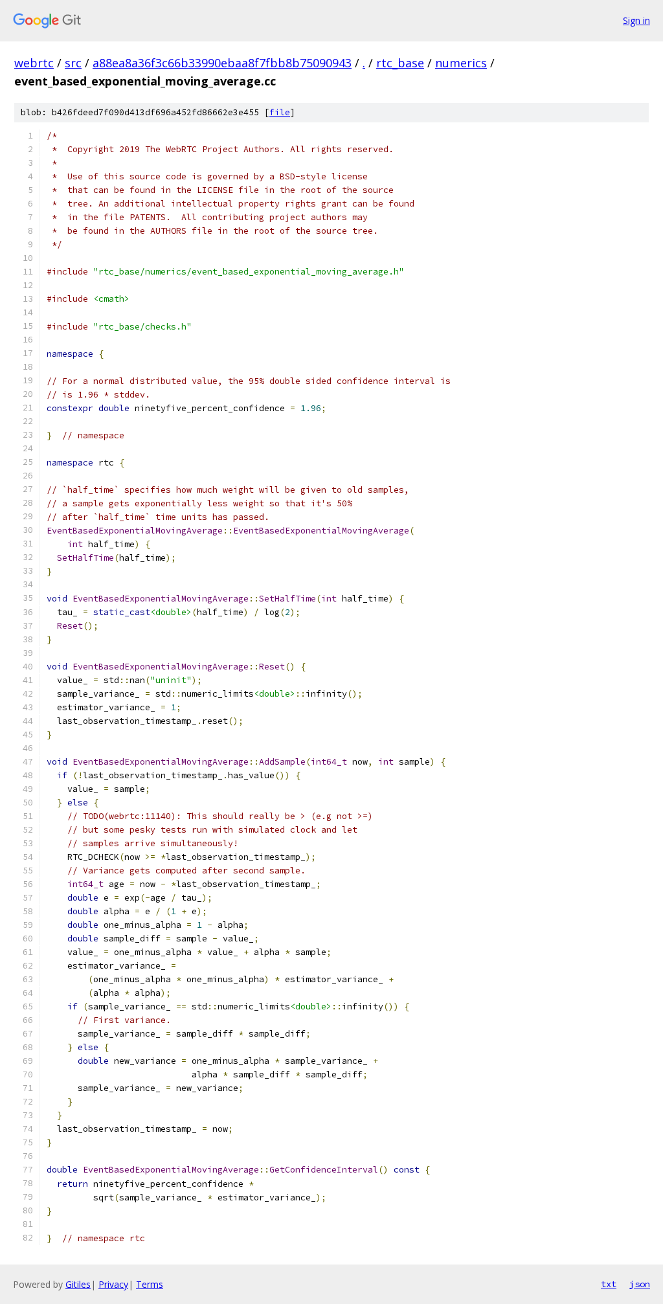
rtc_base (400, 63)
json (639, 1284)
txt (608, 1284)
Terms (149, 1284)
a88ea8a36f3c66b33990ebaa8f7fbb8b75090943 (222, 63)
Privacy (113, 1284)
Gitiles (78, 1284)
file (279, 112)
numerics (461, 63)
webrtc (34, 63)
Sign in (636, 20)
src (73, 63)
